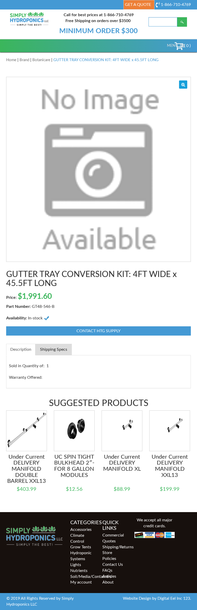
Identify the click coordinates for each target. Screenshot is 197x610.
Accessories (81, 530)
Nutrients (78, 571)
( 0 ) (187, 46)
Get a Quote (138, 5)
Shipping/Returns (114, 547)
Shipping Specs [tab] (53, 349)
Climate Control (77, 538)
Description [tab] (20, 349)
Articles (109, 576)
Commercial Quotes (113, 538)
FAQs (107, 570)
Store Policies (109, 556)
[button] (172, 46)
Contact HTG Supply (98, 331)
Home (11, 60)
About (108, 582)
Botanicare (41, 60)
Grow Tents (80, 547)
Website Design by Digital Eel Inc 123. (157, 598)
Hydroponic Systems (81, 556)
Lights (75, 565)
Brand (24, 60)
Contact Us (112, 564)
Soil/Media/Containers (82, 577)
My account (81, 582)
